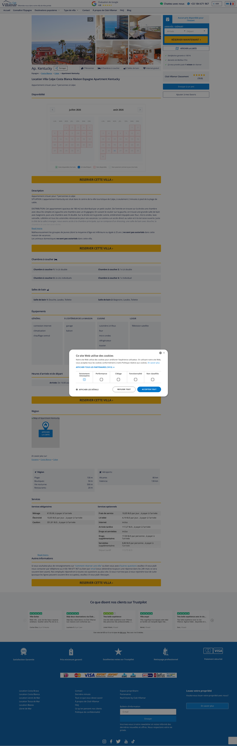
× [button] (164, 353)
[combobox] (160, 353)
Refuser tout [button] (124, 389)
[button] (118, 367)
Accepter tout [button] (149, 389)
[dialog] (118, 373)
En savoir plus (154, 362)
